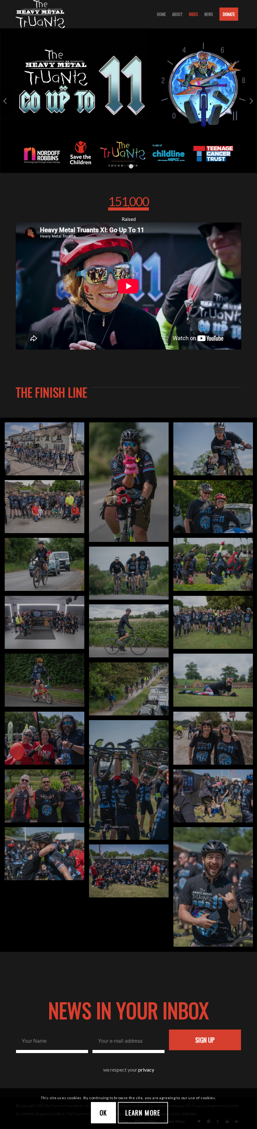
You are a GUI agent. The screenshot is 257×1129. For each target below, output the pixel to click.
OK (104, 1112)
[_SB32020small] (47, 856)
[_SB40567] (47, 625)
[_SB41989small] (131, 873)
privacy (146, 1070)
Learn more (142, 1112)
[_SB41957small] (47, 740)
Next (251, 100)
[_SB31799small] (131, 484)
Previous (5, 100)
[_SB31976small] (131, 782)
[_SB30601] (47, 682)
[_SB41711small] (47, 798)
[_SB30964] (131, 575)
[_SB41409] (47, 451)
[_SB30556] (131, 691)
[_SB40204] (131, 633)
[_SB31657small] (47, 567)
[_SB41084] (47, 509)
